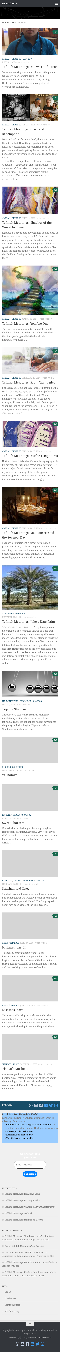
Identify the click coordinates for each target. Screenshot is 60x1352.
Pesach (6, 815)
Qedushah (25, 701)
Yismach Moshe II (15, 1069)
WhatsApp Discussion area (20, 1131)
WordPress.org (12, 1311)
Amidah (6, 59)
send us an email (43, 1124)
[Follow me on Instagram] (56, 1105)
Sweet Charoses (13, 823)
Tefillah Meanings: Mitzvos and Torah (30, 67)
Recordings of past (19, 1134)
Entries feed (11, 1298)
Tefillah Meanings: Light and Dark (22, 1194)
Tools (16, 1064)
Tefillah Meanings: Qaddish (19, 1213)
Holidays (7, 881)
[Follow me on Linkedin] (46, 1105)
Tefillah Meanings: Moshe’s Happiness (30, 456)
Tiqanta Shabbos (14, 709)
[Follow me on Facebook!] (41, 1105)
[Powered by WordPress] (20, 1337)
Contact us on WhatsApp (19, 1124)
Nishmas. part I (13, 1010)
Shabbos (16, 59)
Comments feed (12, 1305)
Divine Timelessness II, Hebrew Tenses (24, 1275)
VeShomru (9, 775)
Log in (8, 1292)
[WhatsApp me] (31, 1105)
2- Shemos (7, 767)
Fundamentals (10, 701)
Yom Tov (27, 59)
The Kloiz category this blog (20, 1138)
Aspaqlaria (9, 3)
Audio (5, 943)
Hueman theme (44, 1338)
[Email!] (36, 1105)
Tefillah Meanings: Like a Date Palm (28, 621)
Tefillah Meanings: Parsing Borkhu (22, 1200)
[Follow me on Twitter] (51, 1105)
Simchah (29, 881)
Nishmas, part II (14, 947)
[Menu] (56, 3)
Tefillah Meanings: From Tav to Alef (28, 382)
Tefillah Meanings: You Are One (25, 323)
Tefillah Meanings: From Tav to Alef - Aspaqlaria (29, 1262)
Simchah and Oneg (16, 888)
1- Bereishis (8, 614)
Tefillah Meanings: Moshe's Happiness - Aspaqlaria (30, 1272)
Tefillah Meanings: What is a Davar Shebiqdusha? (30, 1207)
